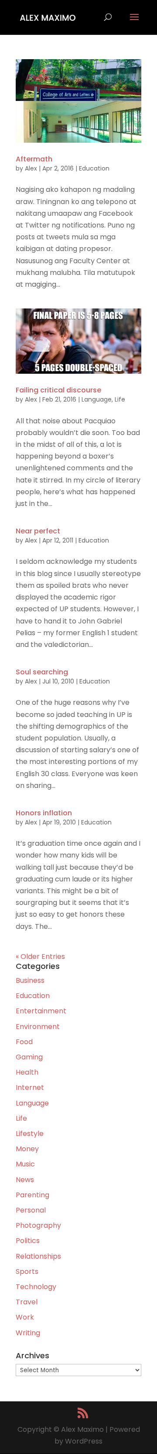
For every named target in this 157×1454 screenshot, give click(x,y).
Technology (36, 1287)
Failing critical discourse (58, 390)
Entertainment (41, 1011)
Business (30, 980)
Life (120, 399)
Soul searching (42, 672)
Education (94, 168)
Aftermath (34, 159)
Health (27, 1072)
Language (97, 399)
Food (24, 1042)
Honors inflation (44, 813)
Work (25, 1317)
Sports (27, 1271)
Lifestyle (30, 1134)
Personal (31, 1210)
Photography (38, 1225)
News (25, 1180)
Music (25, 1164)
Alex (31, 168)
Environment (38, 1027)
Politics (28, 1241)
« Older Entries (40, 956)
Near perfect (38, 531)
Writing (28, 1333)
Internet (30, 1087)
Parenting (32, 1195)
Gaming (29, 1057)
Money (27, 1149)
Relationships (38, 1256)
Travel (27, 1302)
